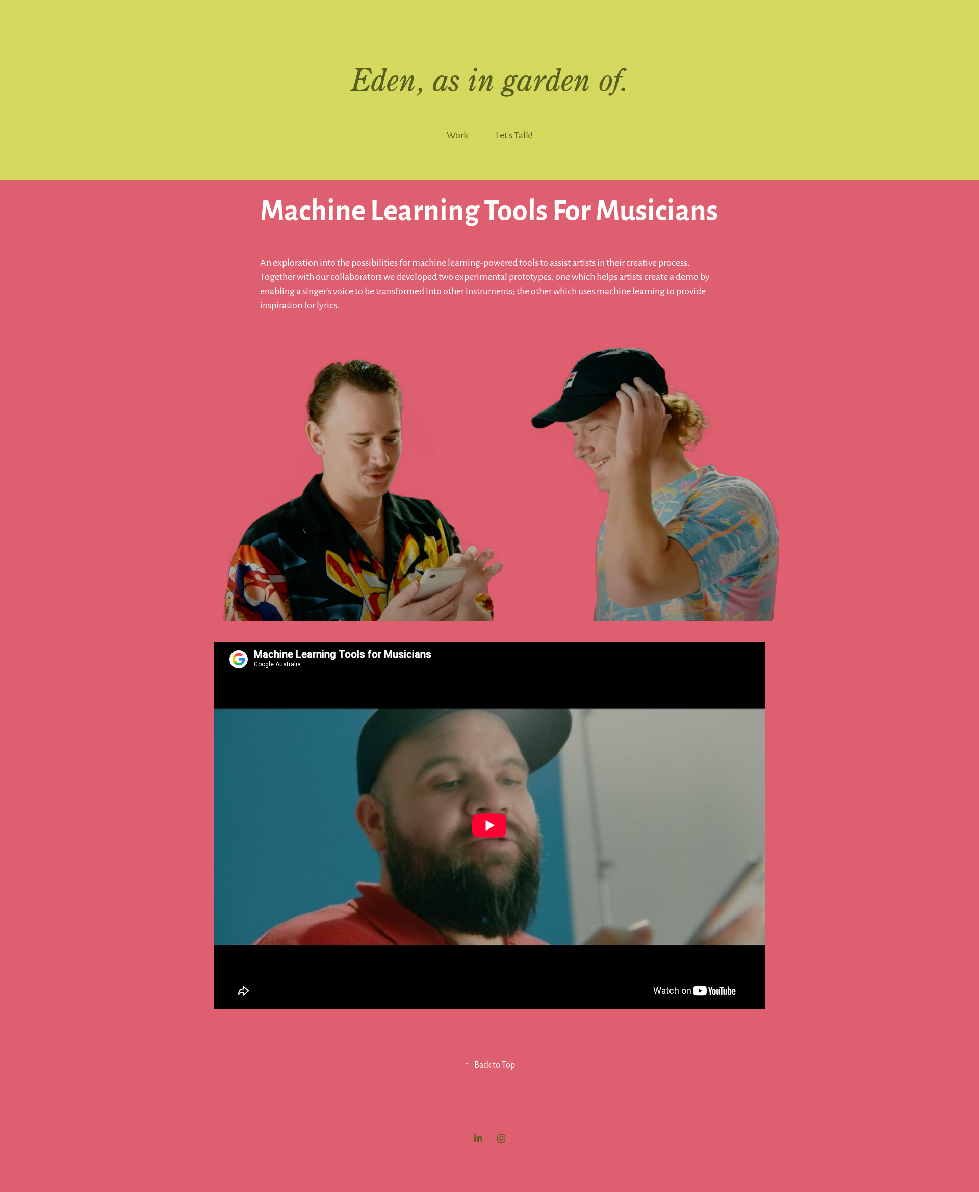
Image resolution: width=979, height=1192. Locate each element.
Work (457, 134)
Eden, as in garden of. (490, 79)
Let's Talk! (514, 134)
